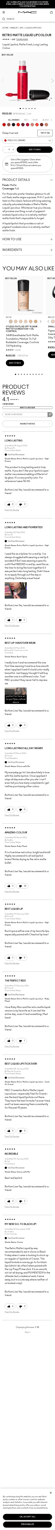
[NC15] (36, 321)
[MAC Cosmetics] (27, 12)
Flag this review (12, 510)
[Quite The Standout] (37, 124)
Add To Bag (35, 149)
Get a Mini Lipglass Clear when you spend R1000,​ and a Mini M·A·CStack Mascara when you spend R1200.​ (27, 4)
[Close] (51, 1493)
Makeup (14, 28)
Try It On (45, 133)
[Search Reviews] (50, 414)
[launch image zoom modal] (50, 99)
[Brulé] (53, 321)
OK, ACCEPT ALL (28, 1517)
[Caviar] (13, 124)
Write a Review (27, 408)
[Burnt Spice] (46, 124)
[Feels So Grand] (4, 124)
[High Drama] (23, 124)
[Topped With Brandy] (9, 124)
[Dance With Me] (27, 124)
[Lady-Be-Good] (32, 124)
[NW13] (31, 321)
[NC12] (26, 321)
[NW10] (21, 321)
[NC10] (11, 321)
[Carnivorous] (41, 124)
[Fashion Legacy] (18, 124)
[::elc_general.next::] (40, 321)
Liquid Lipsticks (33, 28)
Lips (21, 28)
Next (28, 1332)
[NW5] (16, 321)
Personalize (27, 1524)
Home (5, 28)
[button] (16, 590)
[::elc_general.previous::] (7, 321)
